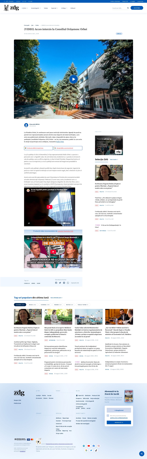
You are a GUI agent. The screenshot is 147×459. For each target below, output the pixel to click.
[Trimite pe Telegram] (64, 283)
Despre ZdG (125, 1)
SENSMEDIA (22, 451)
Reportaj (65, 430)
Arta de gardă (89, 401)
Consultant (79, 406)
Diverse (51, 398)
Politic (37, 25)
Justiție (38, 395)
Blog (64, 8)
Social (51, 355)
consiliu (27, 283)
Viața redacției (94, 398)
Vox (70, 430)
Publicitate (17, 403)
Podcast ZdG (96, 395)
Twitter (91, 450)
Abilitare (58, 418)
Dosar (84, 418)
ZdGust (73, 8)
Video (46, 8)
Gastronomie (80, 401)
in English (132, 1)
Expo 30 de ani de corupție (64, 426)
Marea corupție (92, 418)
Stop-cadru (59, 433)
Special (53, 8)
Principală (26, 25)
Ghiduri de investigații (82, 423)
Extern (45, 398)
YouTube (89, 446)
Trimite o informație (115, 1)
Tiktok (96, 450)
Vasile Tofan (83, 304)
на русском (140, 1)
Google (86, 450)
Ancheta (78, 418)
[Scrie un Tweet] (60, 283)
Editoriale (103, 230)
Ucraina (45, 304)
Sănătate (88, 395)
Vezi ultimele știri (56, 297)
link (99, 150)
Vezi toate (113, 159)
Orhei (33, 283)
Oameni (58, 421)
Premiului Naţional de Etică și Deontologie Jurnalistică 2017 (59, 444)
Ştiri (24, 8)
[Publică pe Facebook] (56, 283)
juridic (78, 408)
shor (38, 283)
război (58, 304)
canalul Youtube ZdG (65, 231)
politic (83, 408)
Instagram (98, 446)
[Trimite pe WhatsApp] (68, 283)
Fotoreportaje (66, 421)
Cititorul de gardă (81, 404)
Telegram (84, 446)
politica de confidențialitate (119, 418)
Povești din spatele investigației (86, 421)
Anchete (58, 430)
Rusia (32, 304)
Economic (39, 398)
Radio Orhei (60, 142)
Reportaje (66, 418)
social (88, 408)
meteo (69, 304)
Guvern (20, 304)
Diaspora (79, 398)
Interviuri (52, 340)
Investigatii (35, 8)
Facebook (93, 446)
